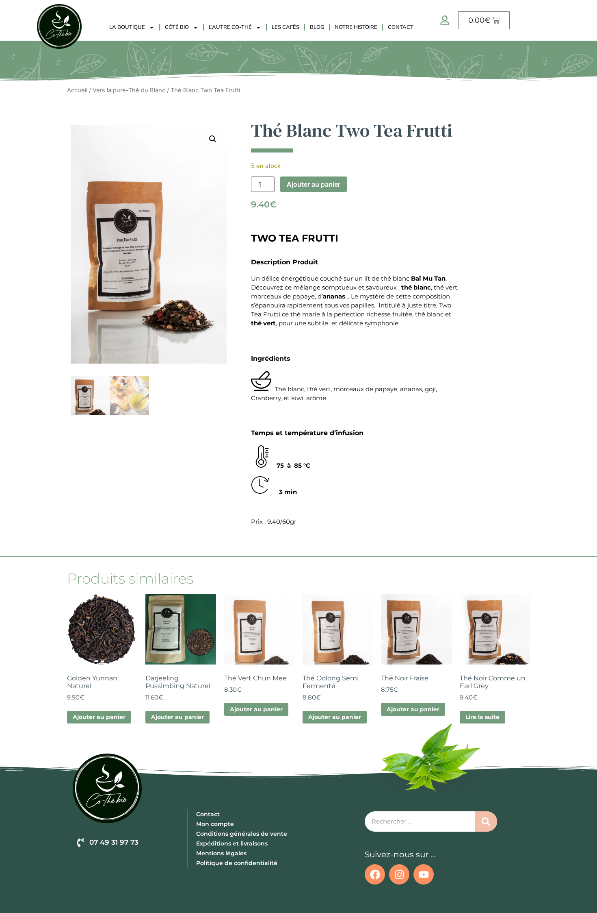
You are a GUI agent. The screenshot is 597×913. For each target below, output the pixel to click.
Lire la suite (482, 717)
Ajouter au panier (313, 184)
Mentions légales (221, 853)
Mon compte (215, 824)
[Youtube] (423, 874)
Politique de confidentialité (236, 863)
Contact (400, 27)
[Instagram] (399, 874)
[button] (212, 139)
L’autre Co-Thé (230, 27)
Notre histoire (356, 27)
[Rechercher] (486, 821)
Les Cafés (285, 27)
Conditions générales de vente (241, 833)
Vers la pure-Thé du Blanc (129, 90)
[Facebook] (375, 874)
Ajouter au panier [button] (99, 717)
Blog (317, 27)
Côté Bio (177, 27)
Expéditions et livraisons (232, 843)
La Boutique (127, 27)
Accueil (77, 90)
